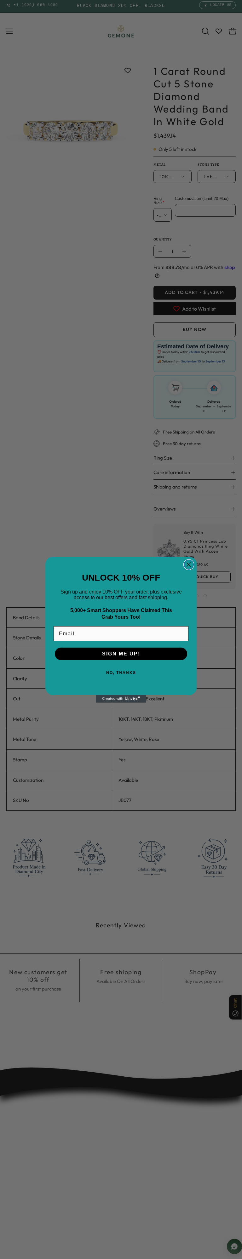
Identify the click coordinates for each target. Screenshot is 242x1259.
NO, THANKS (121, 673)
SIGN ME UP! (121, 653)
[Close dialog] (188, 564)
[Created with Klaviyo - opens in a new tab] (121, 699)
